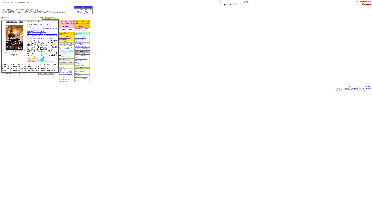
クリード (80, 53)
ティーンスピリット (79, 41)
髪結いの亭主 (36, 30)
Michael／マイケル (63, 36)
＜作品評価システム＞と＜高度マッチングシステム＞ (31, 9)
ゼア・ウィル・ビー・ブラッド (81, 77)
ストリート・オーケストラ (81, 65)
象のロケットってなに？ (356, 86)
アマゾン (67, 21)
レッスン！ (77, 73)
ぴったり (34, 17)
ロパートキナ (80, 55)
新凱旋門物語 (62, 39)
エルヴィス (61, 67)
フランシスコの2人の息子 (80, 78)
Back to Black (65, 59)
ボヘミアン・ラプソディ (80, 38)
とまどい (42, 30)
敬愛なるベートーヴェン (80, 71)
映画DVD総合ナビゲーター (363, 1)
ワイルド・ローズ (79, 39)
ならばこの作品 (62, 62)
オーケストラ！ (78, 80)
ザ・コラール (64, 38)
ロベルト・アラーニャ (35, 34)
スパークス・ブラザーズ (64, 75)
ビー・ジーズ (64, 65)
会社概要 (339, 88)
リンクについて (347, 88)
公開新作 (40, 17)
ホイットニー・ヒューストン (65, 72)
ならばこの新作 (62, 32)
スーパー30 (65, 74)
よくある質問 (367, 86)
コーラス (77, 75)
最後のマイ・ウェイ (79, 57)
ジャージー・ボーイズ (80, 63)
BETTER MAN (65, 52)
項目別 (52, 17)
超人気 (47, 17)
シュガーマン (81, 59)
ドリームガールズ (79, 69)
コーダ (62, 69)
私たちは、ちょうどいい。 (65, 43)
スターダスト (62, 77)
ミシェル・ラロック (34, 28)
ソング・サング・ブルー (64, 50)
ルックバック (62, 41)
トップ (57, 17)
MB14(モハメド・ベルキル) (36, 32)
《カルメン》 (41, 36)
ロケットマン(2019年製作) (80, 36)
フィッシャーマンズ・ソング (82, 44)
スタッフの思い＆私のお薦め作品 (361, 88)
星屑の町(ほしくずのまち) (80, 46)
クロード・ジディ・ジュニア (41, 24)
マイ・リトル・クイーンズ (65, 45)
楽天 (83, 21)
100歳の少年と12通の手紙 (48, 28)
